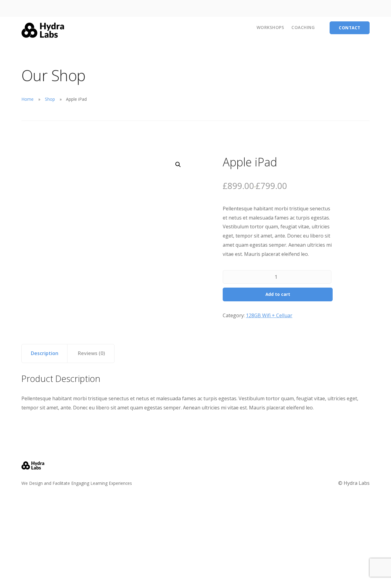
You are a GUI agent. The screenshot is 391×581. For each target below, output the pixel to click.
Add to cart (277, 294)
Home (27, 99)
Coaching (303, 27)
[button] (178, 164)
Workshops (270, 27)
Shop (50, 99)
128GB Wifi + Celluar (269, 315)
